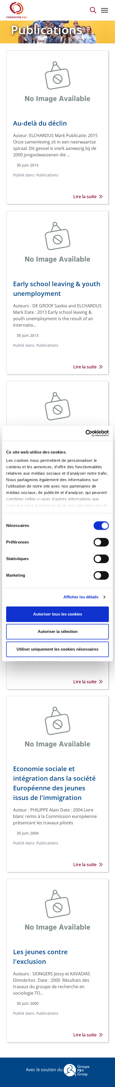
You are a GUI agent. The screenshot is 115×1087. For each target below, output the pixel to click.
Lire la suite (85, 196)
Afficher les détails (81, 597)
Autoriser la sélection (58, 631)
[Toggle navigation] (105, 10)
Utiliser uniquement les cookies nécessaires (57, 649)
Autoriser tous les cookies (57, 614)
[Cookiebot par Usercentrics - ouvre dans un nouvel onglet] (85, 433)
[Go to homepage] (16, 10)
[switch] (101, 542)
